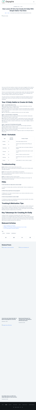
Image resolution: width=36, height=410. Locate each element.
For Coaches (15, 404)
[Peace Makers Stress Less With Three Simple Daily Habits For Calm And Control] (9, 359)
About (20, 404)
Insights (10, 404)
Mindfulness (13, 233)
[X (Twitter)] (14, 237)
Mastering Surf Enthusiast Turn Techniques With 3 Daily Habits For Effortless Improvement (25, 319)
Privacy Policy (24, 404)
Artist (3, 233)
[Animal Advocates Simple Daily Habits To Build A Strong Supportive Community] (9, 282)
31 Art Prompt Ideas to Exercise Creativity (11, 228)
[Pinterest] (22, 237)
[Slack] (22, 407)
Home (3, 404)
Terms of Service (31, 404)
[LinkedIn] (30, 237)
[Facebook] (6, 237)
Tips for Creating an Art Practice (9, 225)
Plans (21, 6)
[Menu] (33, 1)
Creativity (8, 233)
